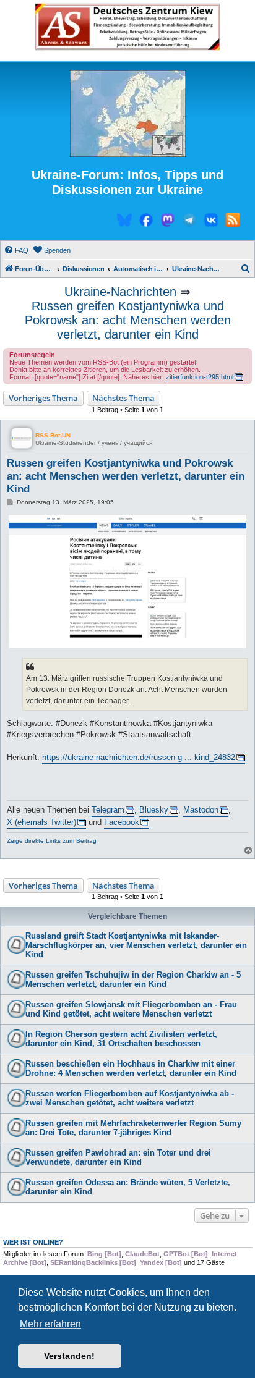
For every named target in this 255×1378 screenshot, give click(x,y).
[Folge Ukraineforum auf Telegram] (189, 222)
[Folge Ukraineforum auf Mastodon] (168, 222)
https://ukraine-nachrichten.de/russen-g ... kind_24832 (138, 757)
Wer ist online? (33, 1242)
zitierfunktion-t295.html (199, 377)
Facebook (121, 822)
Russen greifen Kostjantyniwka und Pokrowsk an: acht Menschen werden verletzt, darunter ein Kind (128, 320)
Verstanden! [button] (69, 1356)
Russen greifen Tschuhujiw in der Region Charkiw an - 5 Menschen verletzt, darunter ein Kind (133, 979)
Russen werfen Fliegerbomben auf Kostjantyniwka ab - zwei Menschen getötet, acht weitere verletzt (129, 1098)
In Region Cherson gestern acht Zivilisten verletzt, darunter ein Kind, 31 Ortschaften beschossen (121, 1038)
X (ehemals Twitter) (41, 822)
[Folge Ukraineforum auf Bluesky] (124, 222)
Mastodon (200, 809)
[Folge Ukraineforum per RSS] (233, 222)
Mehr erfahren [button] (50, 1324)
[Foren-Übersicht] (127, 114)
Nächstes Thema (123, 398)
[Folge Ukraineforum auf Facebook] (146, 222)
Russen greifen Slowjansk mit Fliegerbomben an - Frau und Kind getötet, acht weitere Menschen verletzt (131, 1009)
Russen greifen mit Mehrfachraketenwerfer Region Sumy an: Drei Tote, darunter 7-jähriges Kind (133, 1127)
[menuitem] (16, 250)
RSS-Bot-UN (53, 435)
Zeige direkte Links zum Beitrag (52, 840)
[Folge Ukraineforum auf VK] (211, 222)
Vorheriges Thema (43, 398)
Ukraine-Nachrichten (120, 291)
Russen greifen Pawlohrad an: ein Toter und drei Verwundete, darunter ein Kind (118, 1157)
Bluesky (153, 809)
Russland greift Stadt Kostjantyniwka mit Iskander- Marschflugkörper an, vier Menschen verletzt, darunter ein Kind (136, 945)
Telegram (108, 809)
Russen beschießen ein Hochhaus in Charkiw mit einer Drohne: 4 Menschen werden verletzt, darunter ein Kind (130, 1068)
